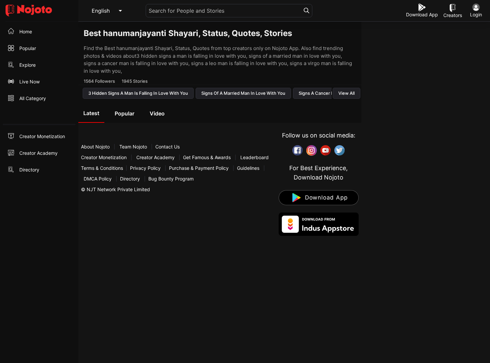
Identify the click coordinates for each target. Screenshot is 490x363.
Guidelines (248, 168)
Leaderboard (254, 157)
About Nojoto (96, 146)
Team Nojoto (133, 146)
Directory (130, 179)
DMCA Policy (98, 179)
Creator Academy (155, 157)
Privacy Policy (145, 168)
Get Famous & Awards (207, 157)
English (101, 10)
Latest (91, 113)
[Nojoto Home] (39, 11)
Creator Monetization (104, 157)
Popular (124, 113)
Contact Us (167, 146)
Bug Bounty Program (171, 179)
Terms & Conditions (102, 168)
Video (157, 113)
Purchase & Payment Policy (199, 168)
